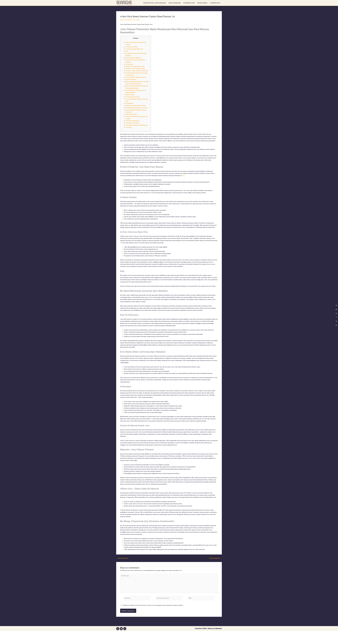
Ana (127, 51)
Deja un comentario (126, 19)
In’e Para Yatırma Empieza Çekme (136, 77)
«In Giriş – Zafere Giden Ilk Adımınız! (137, 70)
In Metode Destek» (131, 46)
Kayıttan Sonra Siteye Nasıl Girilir (136, 105)
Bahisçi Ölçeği (130, 94)
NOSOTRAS (202, 3)
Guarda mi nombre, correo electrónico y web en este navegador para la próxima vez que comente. (153, 605)
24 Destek (129, 127)
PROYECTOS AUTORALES (154, 3)
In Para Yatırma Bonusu (132, 97)
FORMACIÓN (189, 3)
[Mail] (121, 628)
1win (183, 175)
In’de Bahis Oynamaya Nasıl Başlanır (137, 125)
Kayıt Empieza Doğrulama (133, 57)
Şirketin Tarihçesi (131, 79)
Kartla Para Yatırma (131, 114)
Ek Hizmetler (129, 103)
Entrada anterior (122, 558)
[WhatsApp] (124, 628)
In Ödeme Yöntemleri (132, 123)
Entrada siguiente (215, 558)
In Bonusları (129, 64)
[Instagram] (117, 628)
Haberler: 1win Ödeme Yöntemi (135, 68)
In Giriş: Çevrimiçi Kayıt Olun (134, 49)
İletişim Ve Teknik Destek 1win (135, 66)
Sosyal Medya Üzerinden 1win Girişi (137, 107)
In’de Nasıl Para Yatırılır (132, 120)
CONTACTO (215, 3)
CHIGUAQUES (175, 3)
